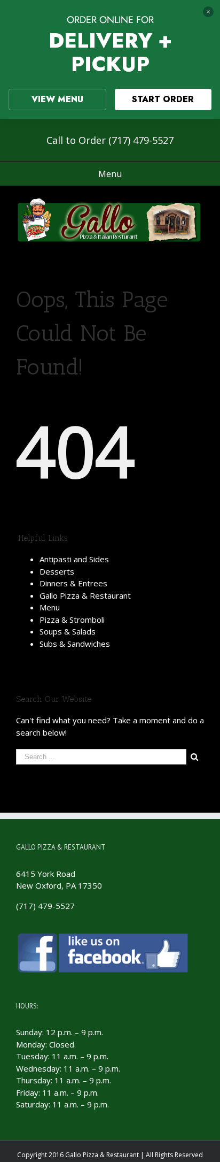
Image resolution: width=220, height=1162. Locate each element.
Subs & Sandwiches (75, 643)
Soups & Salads (68, 631)
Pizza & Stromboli (72, 619)
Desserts (57, 571)
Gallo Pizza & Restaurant (85, 595)
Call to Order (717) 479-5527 (110, 140)
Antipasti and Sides (74, 559)
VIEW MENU (57, 99)
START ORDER (163, 99)
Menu (50, 607)
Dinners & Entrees (73, 583)
